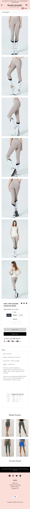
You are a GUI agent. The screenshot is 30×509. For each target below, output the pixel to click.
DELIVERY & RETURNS (15, 485)
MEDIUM (15, 315)
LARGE (20, 315)
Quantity (15, 319)
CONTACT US (15, 488)
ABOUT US (15, 483)
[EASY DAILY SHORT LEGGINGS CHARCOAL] (8, 427)
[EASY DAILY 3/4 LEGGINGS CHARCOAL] (22, 427)
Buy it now (15, 334)
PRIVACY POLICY (15, 487)
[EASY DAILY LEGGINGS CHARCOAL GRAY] (8, 447)
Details (3, 350)
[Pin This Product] (26, 303)
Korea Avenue (19, 502)
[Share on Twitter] (24, 303)
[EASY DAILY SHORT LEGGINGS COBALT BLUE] (22, 447)
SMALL (9, 315)
